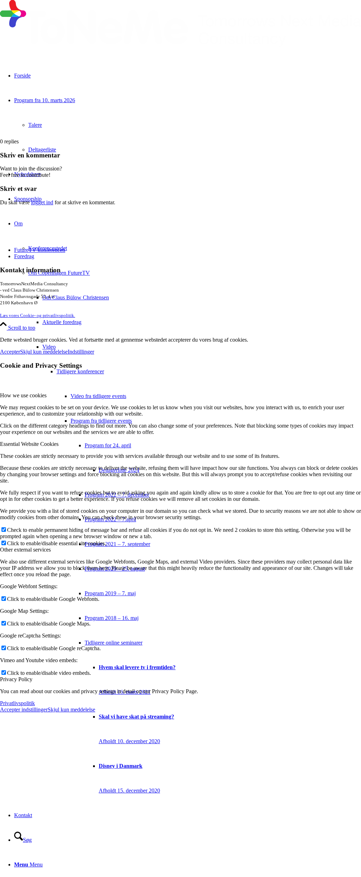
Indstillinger (81, 352)
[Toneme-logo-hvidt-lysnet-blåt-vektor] (180, 45)
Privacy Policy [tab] (16, 679)
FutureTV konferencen (39, 250)
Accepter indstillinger (24, 710)
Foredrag (24, 256)
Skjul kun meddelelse (44, 352)
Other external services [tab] (25, 550)
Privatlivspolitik (17, 703)
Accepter (10, 352)
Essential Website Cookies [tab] (29, 444)
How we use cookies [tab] (23, 395)
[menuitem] (201, 322)
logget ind (42, 202)
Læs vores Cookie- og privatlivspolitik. (37, 315)
